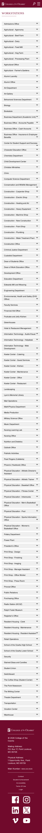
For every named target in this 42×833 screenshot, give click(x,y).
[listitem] (15, 800)
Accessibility (20, 783)
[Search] (34, 3)
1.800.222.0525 (26, 769)
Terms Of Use (21, 786)
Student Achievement (21, 780)
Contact (21, 776)
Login (21, 789)
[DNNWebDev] (13, 4)
